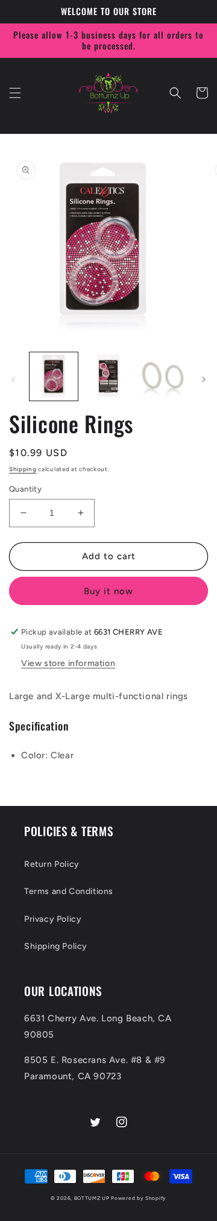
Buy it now (108, 591)
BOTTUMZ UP (93, 1198)
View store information (68, 663)
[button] (15, 93)
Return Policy (52, 864)
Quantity (25, 488)
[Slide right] (203, 379)
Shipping (23, 469)
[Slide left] (13, 379)
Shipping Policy (55, 946)
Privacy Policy (52, 919)
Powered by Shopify (138, 1198)
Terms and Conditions (68, 891)
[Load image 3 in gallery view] (163, 376)
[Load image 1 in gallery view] (54, 376)
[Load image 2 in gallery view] (108, 376)
